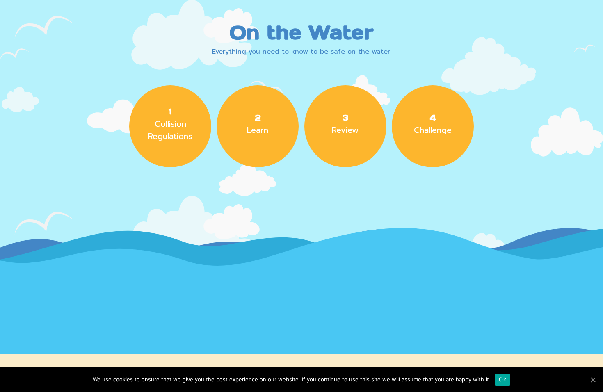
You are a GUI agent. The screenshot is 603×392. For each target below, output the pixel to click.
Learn (257, 124)
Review (345, 124)
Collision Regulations (170, 124)
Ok (502, 379)
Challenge (433, 124)
